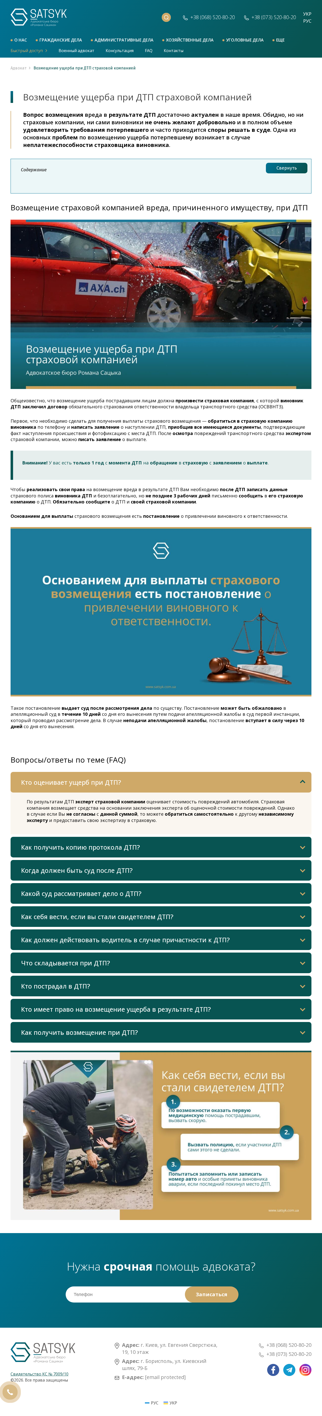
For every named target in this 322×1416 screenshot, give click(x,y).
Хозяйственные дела (190, 40)
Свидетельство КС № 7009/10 (39, 1374)
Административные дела (124, 40)
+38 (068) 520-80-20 (288, 1345)
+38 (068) (212, 17)
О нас (20, 40)
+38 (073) (274, 17)
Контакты (173, 51)
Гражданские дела (60, 40)
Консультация (120, 51)
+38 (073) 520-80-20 (288, 1354)
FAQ (148, 51)
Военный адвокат (76, 51)
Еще (280, 40)
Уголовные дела (245, 40)
